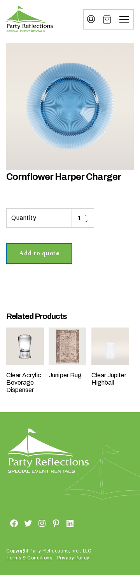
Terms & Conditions (29, 558)
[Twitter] (18, 523)
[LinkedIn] (60, 523)
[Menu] (124, 19)
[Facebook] (4, 523)
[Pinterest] (46, 523)
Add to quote (39, 253)
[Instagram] (32, 523)
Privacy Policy (73, 558)
